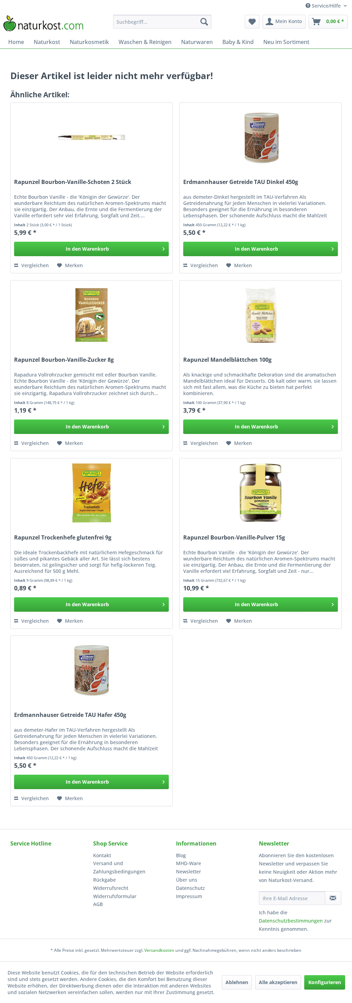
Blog (181, 855)
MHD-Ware (188, 863)
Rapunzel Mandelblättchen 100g (227, 359)
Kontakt (102, 855)
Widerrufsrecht (110, 888)
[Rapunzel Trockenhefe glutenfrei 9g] (91, 493)
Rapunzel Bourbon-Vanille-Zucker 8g (64, 359)
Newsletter (188, 871)
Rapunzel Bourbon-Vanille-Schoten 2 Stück (72, 182)
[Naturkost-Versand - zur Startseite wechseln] (43, 23)
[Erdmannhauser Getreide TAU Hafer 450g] (91, 670)
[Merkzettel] (252, 22)
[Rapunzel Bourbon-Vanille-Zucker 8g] (91, 315)
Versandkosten (159, 950)
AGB (98, 904)
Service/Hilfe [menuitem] (326, 5)
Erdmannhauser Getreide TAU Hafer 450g (70, 715)
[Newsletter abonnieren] (333, 898)
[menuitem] (162, 22)
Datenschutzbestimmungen (291, 920)
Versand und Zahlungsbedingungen (119, 867)
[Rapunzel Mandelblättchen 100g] (260, 315)
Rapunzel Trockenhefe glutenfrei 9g (62, 537)
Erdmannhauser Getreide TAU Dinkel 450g (240, 182)
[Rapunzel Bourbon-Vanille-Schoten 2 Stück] (91, 137)
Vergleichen (34, 265)
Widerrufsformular (114, 896)
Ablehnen (237, 982)
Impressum (189, 896)
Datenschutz (190, 888)
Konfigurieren (324, 982)
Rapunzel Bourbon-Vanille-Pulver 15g (234, 537)
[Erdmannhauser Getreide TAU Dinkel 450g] (260, 137)
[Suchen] (204, 22)
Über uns (186, 879)
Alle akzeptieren (278, 982)
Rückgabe (104, 879)
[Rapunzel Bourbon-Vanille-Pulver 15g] (260, 493)
